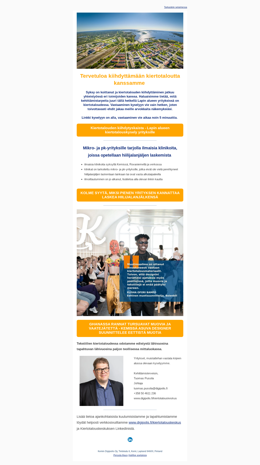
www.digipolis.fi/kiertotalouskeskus (155, 422)
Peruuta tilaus (120, 455)
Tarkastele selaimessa (175, 7)
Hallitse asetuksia (137, 455)
